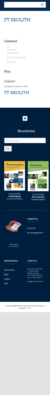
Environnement (16, 57)
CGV (29, 308)
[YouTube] (25, 118)
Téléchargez (13, 244)
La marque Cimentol (12, 49)
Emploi (11, 61)
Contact (9, 81)
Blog (7, 71)
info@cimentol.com (35, 281)
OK (7, 148)
